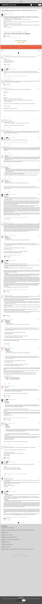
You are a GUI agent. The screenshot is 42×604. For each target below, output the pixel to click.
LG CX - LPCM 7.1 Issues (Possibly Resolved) (7, 527)
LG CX (23, 33)
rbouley (5, 446)
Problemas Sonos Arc (4, 532)
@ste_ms (5, 70)
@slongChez (6, 400)
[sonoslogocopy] (21, 1)
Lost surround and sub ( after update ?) (7, 544)
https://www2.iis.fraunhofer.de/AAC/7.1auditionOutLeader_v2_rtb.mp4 (13, 252)
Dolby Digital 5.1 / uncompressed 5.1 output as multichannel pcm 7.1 (11, 539)
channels (5, 33)
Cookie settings (21, 555)
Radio (9, 1)
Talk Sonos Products (7, 7)
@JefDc (9, 138)
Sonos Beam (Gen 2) (27, 33)
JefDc (4, 119)
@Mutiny (5, 492)
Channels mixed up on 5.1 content (6, 534)
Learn (4, 1)
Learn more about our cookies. (35, 598)
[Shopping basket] (39, 1)
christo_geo (5, 88)
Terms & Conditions (15, 555)
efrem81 (5, 130)
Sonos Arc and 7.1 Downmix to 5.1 (6, 546)
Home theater (12, 7)
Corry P (5, 14)
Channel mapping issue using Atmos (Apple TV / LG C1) (9, 537)
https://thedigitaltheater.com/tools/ (8, 333)
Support (7, 1)
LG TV (8, 33)
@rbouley (5, 466)
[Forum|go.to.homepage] (9, 5)
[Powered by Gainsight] (21, 554)
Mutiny (4, 477)
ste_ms (5, 55)
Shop (2, 1)
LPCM (16, 33)
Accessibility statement (26, 555)
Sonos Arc (19, 33)
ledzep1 (5, 179)
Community (2, 7)
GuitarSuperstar (6, 235)
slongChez (5, 347)
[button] (35, 5)
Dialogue (13, 33)
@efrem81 (5, 138)
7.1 (10, 33)
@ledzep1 (5, 195)
